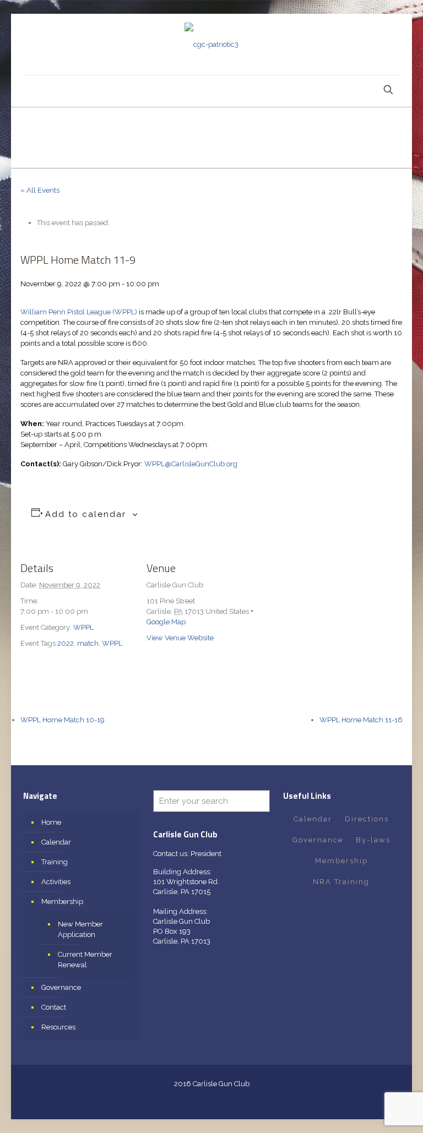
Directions (367, 819)
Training (54, 862)
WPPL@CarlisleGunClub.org (190, 464)
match (88, 643)
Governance (61, 987)
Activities (55, 882)
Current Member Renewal (85, 959)
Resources (58, 1027)
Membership (62, 901)
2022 (65, 643)
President (206, 853)
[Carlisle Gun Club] (211, 44)
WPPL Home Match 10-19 (62, 720)
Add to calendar (85, 514)
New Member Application (80, 929)
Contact (53, 1007)
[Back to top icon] (370, 1110)
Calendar (56, 842)
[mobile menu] (32, 90)
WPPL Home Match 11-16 (361, 720)
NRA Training (341, 882)
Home (51, 822)
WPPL (83, 627)
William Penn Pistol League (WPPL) (78, 312)
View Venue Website (180, 638)
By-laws (373, 840)
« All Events (39, 190)
